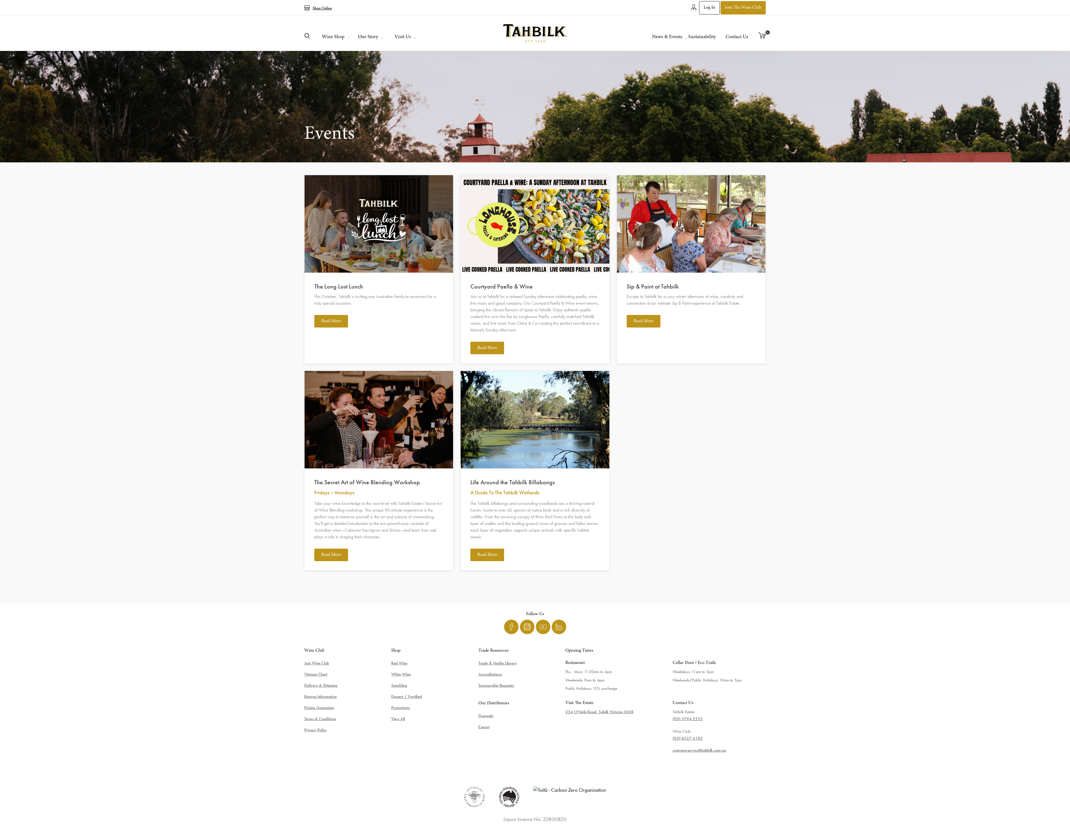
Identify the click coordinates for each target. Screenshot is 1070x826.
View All (398, 719)
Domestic (485, 716)
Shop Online (322, 8)
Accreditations (490, 674)
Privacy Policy (315, 730)
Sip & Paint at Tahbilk (653, 286)
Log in (709, 7)
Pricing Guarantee (319, 707)
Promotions (400, 707)
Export (484, 727)
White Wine (401, 674)
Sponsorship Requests (496, 685)
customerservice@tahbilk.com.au (699, 750)
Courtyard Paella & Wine (501, 286)
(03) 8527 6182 (688, 738)
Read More (331, 321)
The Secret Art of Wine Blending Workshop (367, 482)
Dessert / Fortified (406, 696)
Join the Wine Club (743, 7)
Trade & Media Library (497, 663)
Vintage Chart (315, 674)
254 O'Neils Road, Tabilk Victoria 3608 (599, 712)
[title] (535, 33)
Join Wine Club (316, 663)
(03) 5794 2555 (688, 719)
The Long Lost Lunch (338, 286)
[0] (762, 36)
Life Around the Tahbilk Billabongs (512, 482)
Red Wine (399, 663)
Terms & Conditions (320, 719)
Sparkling (399, 685)
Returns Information (320, 696)
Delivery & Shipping (320, 685)
